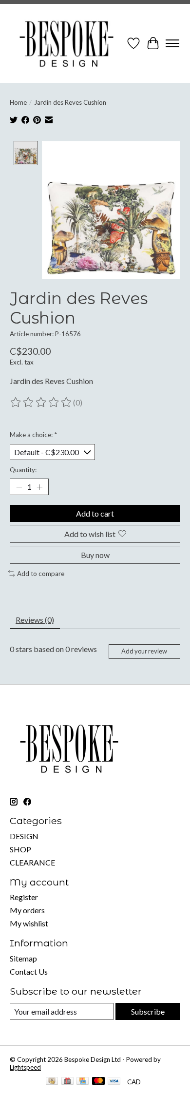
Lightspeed (25, 1067)
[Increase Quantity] (39, 487)
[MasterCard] (98, 1081)
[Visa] (114, 1081)
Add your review (144, 651)
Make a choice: (33, 435)
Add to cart (95, 513)
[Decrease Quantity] (19, 487)
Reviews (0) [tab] (35, 619)
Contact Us (29, 971)
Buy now (95, 554)
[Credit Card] (82, 1081)
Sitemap (23, 958)
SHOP (20, 849)
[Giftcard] (67, 1081)
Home (18, 102)
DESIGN (24, 836)
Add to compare (40, 573)
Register (24, 897)
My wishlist (29, 923)
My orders (27, 910)
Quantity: (23, 470)
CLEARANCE (32, 862)
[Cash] (52, 1081)
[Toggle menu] (172, 43)
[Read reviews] (41, 402)
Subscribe (148, 1011)
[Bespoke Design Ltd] (67, 43)
